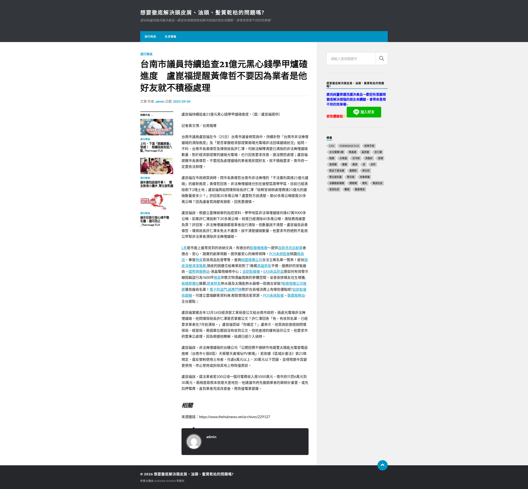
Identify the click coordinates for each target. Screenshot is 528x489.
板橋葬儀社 (190, 283)
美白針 (366, 170)
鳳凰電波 (360, 189)
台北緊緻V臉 (336, 152)
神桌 (199, 260)
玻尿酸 (333, 164)
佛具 (217, 277)
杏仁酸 (378, 152)
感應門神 (235, 289)
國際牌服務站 (199, 271)
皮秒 (373, 164)
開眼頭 (353, 183)
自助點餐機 (251, 271)
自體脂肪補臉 (336, 183)
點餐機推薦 (259, 248)
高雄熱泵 (264, 266)
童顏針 (353, 170)
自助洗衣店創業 (290, 248)
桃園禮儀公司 (251, 260)
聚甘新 (351, 177)
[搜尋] (381, 58)
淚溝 (380, 158)
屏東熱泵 (214, 283)
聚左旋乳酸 (335, 177)
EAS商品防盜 (273, 271)
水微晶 (343, 158)
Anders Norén (165, 480)
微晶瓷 (352, 152)
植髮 (331, 158)
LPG (331, 145)
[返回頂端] (382, 465)
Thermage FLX (349, 145)
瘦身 (354, 164)
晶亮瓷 (365, 152)
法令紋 (356, 158)
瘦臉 (344, 164)
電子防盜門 (218, 289)
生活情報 (170, 36)
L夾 (184, 248)
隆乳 (364, 183)
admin (160, 101)
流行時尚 (150, 36)
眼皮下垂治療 (336, 170)
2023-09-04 (181, 101)
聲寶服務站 (296, 295)
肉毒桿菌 (365, 177)
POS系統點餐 (279, 254)
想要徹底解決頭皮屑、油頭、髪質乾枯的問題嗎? (202, 12)
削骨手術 (369, 145)
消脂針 (369, 158)
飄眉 (347, 189)
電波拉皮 (378, 183)
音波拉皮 (334, 189)
